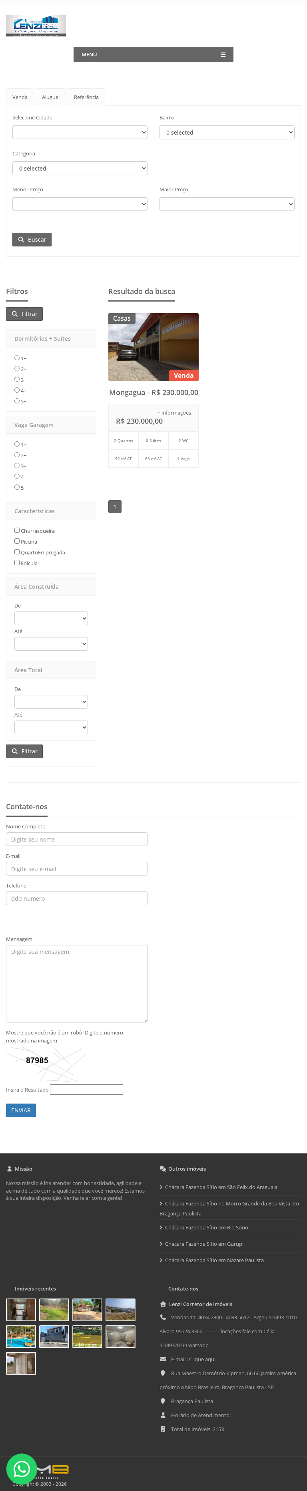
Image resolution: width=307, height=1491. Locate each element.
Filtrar (28, 314)
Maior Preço (173, 189)
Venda (20, 97)
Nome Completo (26, 826)
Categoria (23, 153)
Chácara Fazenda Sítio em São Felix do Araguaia (221, 1187)
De (17, 605)
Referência (86, 97)
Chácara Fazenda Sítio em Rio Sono (206, 1227)
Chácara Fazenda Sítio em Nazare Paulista (214, 1260)
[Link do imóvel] (22, 1311)
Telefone (16, 885)
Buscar (35, 239)
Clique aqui (202, 1359)
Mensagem (19, 939)
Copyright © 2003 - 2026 (38, 1484)
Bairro (166, 117)
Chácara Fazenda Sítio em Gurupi (204, 1243)
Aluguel (51, 97)
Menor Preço (27, 189)
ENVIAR (21, 1110)
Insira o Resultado (27, 1089)
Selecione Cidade (32, 117)
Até (18, 631)
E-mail (13, 856)
